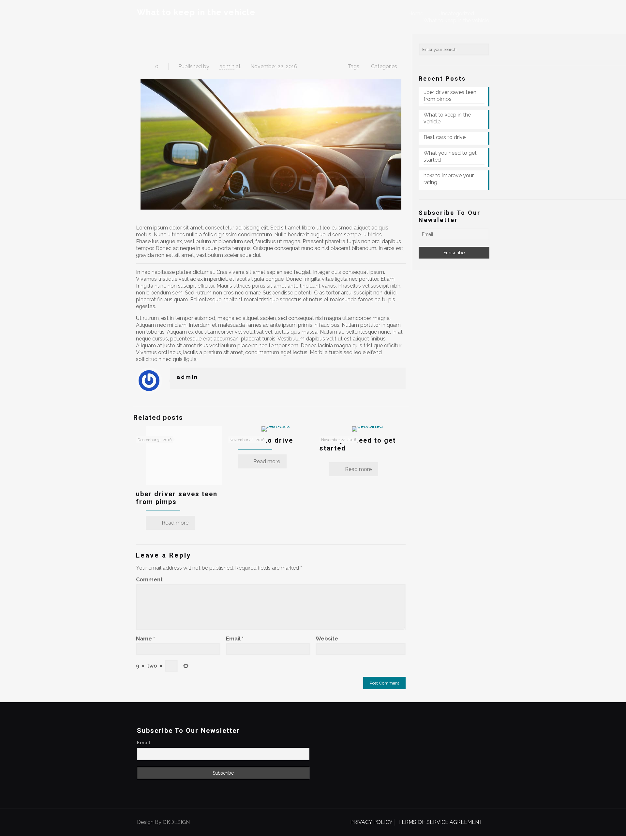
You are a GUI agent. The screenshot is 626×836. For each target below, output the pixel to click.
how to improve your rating (449, 178)
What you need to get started (450, 156)
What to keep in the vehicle (456, 20)
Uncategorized (456, 13)
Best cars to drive (445, 137)
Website (327, 639)
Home (415, 13)
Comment (149, 579)
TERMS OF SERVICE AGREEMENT (440, 822)
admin (226, 66)
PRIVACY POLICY (371, 822)
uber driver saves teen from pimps (450, 95)
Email (235, 639)
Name (145, 639)
